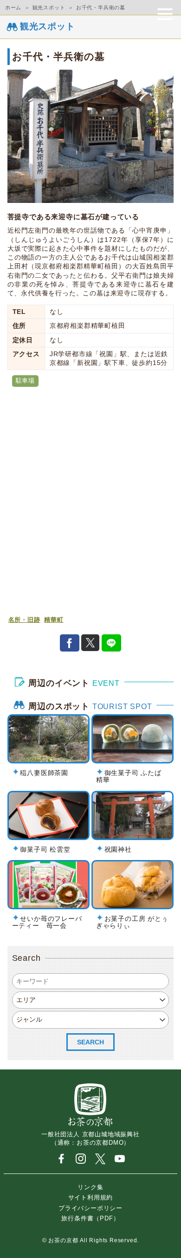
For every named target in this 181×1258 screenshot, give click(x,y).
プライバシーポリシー (90, 1207)
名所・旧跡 (24, 620)
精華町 (53, 620)
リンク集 (90, 1186)
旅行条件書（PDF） (90, 1217)
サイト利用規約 (90, 1197)
